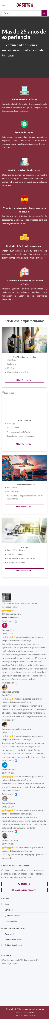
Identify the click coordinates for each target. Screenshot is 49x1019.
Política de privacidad (14, 945)
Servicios (9, 910)
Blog (7, 904)
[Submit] (44, 13)
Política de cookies (13, 939)
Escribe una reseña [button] (10, 617)
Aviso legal (9, 934)
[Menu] (3, 4)
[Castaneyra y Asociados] (24, 5)
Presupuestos (11, 921)
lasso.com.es (30, 1015)
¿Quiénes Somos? (12, 915)
